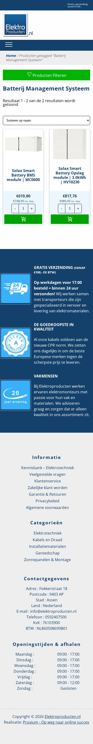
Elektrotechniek (48, 533)
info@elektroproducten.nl (53, 611)
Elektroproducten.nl (63, 716)
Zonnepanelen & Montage (47, 559)
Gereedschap (48, 553)
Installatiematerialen (47, 546)
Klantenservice (47, 481)
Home (11, 56)
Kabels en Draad (47, 539)
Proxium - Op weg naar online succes (56, 722)
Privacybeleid (47, 501)
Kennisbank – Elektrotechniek (47, 467)
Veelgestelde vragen (47, 474)
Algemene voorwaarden (47, 507)
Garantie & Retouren (47, 494)
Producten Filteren (49, 75)
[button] (23, 219)
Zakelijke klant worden (47, 487)
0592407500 (56, 617)
